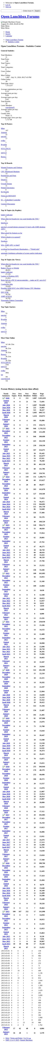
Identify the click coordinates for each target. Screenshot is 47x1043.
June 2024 (6, 504)
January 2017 (6, 860)
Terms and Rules (16, 1038)
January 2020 (6, 715)
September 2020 (6, 687)
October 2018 (6, 779)
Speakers (4, 241)
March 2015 (6, 947)
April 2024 (6, 509)
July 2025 (6, 453)
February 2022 (6, 614)
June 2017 (6, 842)
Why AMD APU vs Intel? (10, 245)
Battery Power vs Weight (10, 268)
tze (2, 375)
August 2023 (6, 547)
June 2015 (6, 939)
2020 (7, 670)
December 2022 (6, 577)
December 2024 (6, 480)
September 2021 (6, 639)
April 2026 (6, 412)
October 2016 (6, 876)
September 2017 (6, 832)
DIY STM (4, 292)
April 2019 (6, 751)
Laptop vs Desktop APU (10, 276)
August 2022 (6, 595)
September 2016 (6, 880)
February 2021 (6, 662)
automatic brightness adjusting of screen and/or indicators (21, 253)
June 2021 (6, 649)
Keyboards (5, 192)
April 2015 (6, 944)
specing (3, 136)
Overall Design (6, 184)
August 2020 (6, 691)
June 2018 (6, 794)
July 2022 (6, 598)
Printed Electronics (7, 188)
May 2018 (6, 796)
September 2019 (6, 735)
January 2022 (6, 618)
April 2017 (6, 847)
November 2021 (6, 630)
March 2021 (6, 657)
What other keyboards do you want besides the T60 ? (20, 219)
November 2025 (6, 436)
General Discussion (8, 204)
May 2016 (6, 893)
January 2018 (6, 811)
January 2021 (6, 666)
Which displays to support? (10, 237)
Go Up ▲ (27, 1038)
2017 (7, 815)
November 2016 (6, 871)
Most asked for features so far (11, 233)
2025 (7, 428)
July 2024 (6, 502)
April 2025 (6, 461)
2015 (7, 911)
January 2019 (6, 763)
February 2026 (6, 420)
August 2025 (6, 450)
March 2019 (6, 754)
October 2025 (6, 441)
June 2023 (6, 552)
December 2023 (6, 529)
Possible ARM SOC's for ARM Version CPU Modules (20, 288)
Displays (4, 180)
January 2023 (6, 570)
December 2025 (6, 432)
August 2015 (6, 933)
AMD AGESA (6, 296)
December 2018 (6, 770)
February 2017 (6, 855)
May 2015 (6, 941)
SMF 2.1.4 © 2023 (12, 1040)
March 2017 (6, 851)
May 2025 (6, 458)
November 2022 (6, 581)
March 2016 (6, 899)
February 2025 (6, 469)
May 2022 (6, 603)
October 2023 (6, 538)
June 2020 (6, 697)
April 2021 (6, 654)
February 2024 (6, 517)
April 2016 (6, 896)
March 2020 (6, 706)
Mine (3, 128)
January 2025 (6, 473)
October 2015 (6, 924)
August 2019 (6, 740)
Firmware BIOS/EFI (8, 196)
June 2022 (6, 601)
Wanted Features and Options (11, 167)
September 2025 (6, 445)
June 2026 (6, 408)
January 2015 (6, 1033)
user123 (4, 153)
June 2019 (6, 746)
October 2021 (6, 634)
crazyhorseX (10, 107)
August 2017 (6, 836)
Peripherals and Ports (8, 176)
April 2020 (6, 702)
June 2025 (6, 456)
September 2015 (6, 928)
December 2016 (6, 867)
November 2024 (6, 485)
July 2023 (6, 550)
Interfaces (4, 223)
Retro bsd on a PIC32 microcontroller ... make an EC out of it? (23, 280)
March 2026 (6, 416)
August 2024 (6, 498)
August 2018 (6, 788)
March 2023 (6, 561)
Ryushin (4, 145)
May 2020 (6, 700)
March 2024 (6, 513)
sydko (3, 141)
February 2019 (6, 759)
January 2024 (6, 522)
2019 (7, 718)
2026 (7, 398)
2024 (7, 477)
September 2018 (6, 784)
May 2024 (6, 507)
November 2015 (6, 919)
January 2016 (6, 908)
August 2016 (6, 885)
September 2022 (6, 590)
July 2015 (6, 936)
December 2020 (6, 673)
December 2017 (6, 818)
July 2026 (6, 405)
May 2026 (6, 410)
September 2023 (6, 542)
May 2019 (6, 748)
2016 (7, 863)
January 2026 (6, 425)
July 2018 (6, 792)
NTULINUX (6, 149)
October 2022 (6, 586)
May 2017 (6, 845)
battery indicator (7, 215)
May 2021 (6, 652)
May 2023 (6, 555)
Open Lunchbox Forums (20, 16)
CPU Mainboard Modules (10, 172)
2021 (7, 622)
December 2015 (6, 915)
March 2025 (6, 464)
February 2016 (6, 904)
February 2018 (6, 807)
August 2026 (6, 402)
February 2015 (6, 1028)
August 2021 (6, 643)
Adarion (4, 132)
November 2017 (6, 823)
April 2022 (6, 606)
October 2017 (6, 827)
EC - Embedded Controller (10, 200)
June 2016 (6, 891)
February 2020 (6, 710)
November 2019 (6, 726)
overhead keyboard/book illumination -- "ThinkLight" (20, 249)
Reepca (3, 157)
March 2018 (6, 802)
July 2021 (6, 647)
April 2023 (6, 557)
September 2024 (6, 494)
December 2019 (6, 722)
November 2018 (6, 775)
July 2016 (6, 888)
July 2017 (6, 840)
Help (7, 1038)
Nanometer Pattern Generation (12, 300)
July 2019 (6, 743)
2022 (7, 573)
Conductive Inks (7, 284)
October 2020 (6, 682)
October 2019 (6, 731)
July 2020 (6, 695)
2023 (7, 525)
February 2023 (6, 565)
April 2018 (6, 799)
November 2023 (6, 533)
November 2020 (6, 678)
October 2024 (6, 489)
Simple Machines (26, 1040)
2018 (7, 767)
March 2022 (6, 609)
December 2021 (6, 625)
